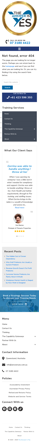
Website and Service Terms (19, 396)
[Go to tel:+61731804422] (19, 43)
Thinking (7, 124)
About (19, 139)
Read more (15, 207)
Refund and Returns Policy (20, 393)
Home (6, 114)
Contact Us (8, 119)
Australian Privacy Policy (19, 389)
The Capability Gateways (19, 129)
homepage (10, 66)
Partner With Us (10, 134)
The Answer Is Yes (24, 440)
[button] (20, 304)
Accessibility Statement (20, 385)
